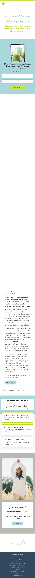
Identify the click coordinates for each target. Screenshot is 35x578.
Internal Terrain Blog (17, 567)
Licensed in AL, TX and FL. (17, 560)
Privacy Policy (17, 575)
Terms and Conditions (17, 571)
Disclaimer (17, 573)
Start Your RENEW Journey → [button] (17, 282)
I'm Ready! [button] (17, 523)
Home (17, 562)
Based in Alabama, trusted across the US (18, 558)
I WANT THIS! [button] (17, 88)
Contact (17, 569)
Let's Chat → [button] (10, 382)
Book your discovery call (17, 564)
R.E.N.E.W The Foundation (17, 566)
